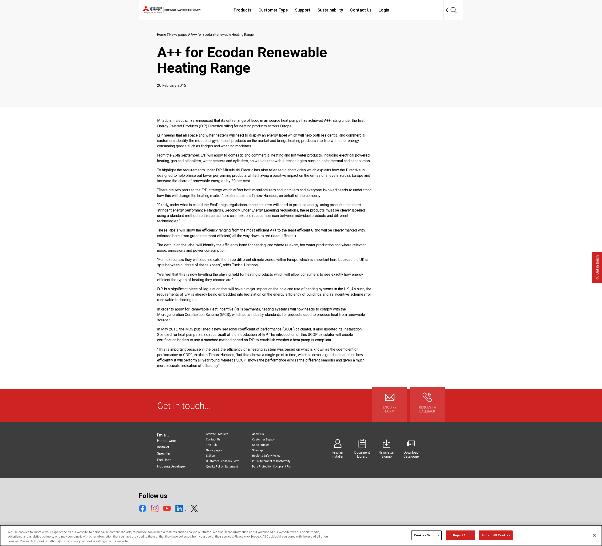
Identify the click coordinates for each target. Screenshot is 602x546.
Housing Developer (171, 466)
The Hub (211, 445)
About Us (258, 434)
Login (384, 10)
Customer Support (263, 439)
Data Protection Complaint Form (272, 466)
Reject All (460, 535)
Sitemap (257, 450)
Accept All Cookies (496, 535)
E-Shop (210, 455)
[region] (301, 535)
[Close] (594, 535)
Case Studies (260, 445)
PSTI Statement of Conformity (271, 461)
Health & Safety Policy (266, 455)
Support (302, 10)
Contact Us (361, 10)
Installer (163, 447)
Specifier (163, 453)
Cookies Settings (426, 535)
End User (164, 460)
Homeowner (166, 441)
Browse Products (217, 434)
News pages (214, 450)
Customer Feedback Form (222, 461)
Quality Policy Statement (222, 466)
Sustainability (330, 10)
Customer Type (273, 10)
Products (242, 10)
